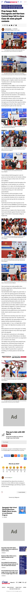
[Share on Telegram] (19, 455)
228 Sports (5, 5)
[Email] (12, 25)
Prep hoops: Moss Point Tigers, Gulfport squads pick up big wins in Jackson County (9, 549)
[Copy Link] (14, 25)
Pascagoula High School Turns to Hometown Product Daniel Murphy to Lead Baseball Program (9, 511)
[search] (18, 1)
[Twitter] (18, 582)
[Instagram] (22, 582)
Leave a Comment (22, 492)
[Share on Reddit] (9, 25)
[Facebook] (16, 582)
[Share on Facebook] (5, 25)
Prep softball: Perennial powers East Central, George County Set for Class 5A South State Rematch (9, 564)
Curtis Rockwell (8, 28)
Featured (12, 8)
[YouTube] (20, 582)
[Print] (16, 25)
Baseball (22, 570)
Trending (19, 8)
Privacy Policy (7, 450)
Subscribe (4, 445)
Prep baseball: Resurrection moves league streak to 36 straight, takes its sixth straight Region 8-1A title (9, 572)
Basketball (5, 8)
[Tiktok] (26, 582)
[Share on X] (7, 25)
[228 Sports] (11, 2)
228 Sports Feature (15, 5)
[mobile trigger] (2, 2)
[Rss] (24, 582)
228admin (5, 517)
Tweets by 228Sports (14, 497)
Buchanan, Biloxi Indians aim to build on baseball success (8, 556)
